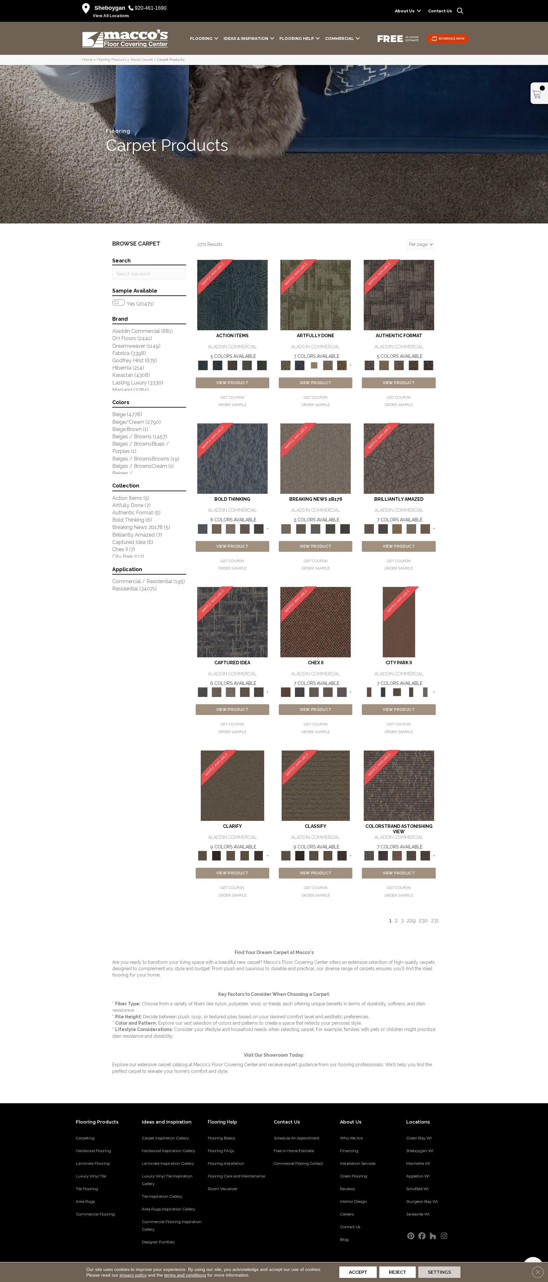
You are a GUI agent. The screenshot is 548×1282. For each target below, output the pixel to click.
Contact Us (440, 11)
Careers (347, 1214)
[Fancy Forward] (399, 785)
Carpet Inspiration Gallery (165, 1138)
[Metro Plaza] (328, 692)
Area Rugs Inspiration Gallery (168, 1209)
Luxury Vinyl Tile (91, 1176)
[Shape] (232, 458)
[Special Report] (300, 528)
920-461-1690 (150, 8)
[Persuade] (244, 855)
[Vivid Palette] (342, 365)
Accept (358, 1272)
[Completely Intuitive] (397, 528)
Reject (397, 1272)
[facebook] (422, 1236)
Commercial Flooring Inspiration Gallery (171, 1225)
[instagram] (444, 1236)
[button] (418, 11)
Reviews (347, 1188)
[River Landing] (300, 692)
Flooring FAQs (221, 1150)
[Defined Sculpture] (384, 365)
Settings (439, 1272)
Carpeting (85, 1138)
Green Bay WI (419, 1138)
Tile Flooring (87, 1188)
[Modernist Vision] (314, 365)
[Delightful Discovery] (315, 295)
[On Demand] (330, 528)
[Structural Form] (428, 365)
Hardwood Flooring (93, 1150)
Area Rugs (85, 1201)
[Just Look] (425, 855)
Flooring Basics (221, 1138)
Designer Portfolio (158, 1242)
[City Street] (261, 365)
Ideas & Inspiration (246, 38)
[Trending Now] (315, 458)
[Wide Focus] (383, 855)
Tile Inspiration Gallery (162, 1196)
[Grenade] (217, 528)
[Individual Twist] (398, 365)
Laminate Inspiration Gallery (168, 1163)
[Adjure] (259, 855)
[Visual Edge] (399, 295)
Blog (344, 1239)
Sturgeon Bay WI (422, 1201)
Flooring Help (296, 38)
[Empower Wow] (411, 528)
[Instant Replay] (315, 528)
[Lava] (231, 528)
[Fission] (244, 528)
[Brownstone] (232, 365)
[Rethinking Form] (413, 365)
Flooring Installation (226, 1163)
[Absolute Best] (411, 855)
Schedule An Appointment (296, 1138)
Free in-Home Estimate (294, 1151)
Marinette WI (418, 1163)
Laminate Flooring (93, 1163)
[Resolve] (232, 785)
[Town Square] (342, 692)
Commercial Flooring (95, 1214)
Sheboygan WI (419, 1150)
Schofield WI (417, 1188)
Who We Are (351, 1138)
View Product (232, 383)
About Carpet (141, 59)
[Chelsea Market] (315, 622)
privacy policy (133, 1275)
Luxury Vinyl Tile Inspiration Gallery (167, 1180)
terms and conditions (185, 1275)
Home (87, 59)
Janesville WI (417, 1214)
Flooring (201, 38)
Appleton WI (417, 1176)
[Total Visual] (397, 855)
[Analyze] (217, 855)
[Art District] (314, 692)
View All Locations (111, 16)
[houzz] (433, 1236)
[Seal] (259, 528)
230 (423, 921)
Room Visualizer (223, 1188)
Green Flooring (353, 1176)
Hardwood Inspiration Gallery (168, 1150)
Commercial (339, 38)
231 (435, 921)
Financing (349, 1150)
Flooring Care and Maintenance (236, 1176)
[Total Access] (345, 528)
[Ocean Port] (217, 365)
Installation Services (357, 1163)
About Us (404, 11)
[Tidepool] (232, 295)
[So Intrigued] (399, 458)
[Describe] (231, 855)
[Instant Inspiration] (425, 528)
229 (411, 921)
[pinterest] (410, 1236)
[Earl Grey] (247, 365)
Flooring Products (111, 59)
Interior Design (353, 1201)
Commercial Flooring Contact (298, 1163)
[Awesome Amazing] (328, 365)
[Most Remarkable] (300, 365)
